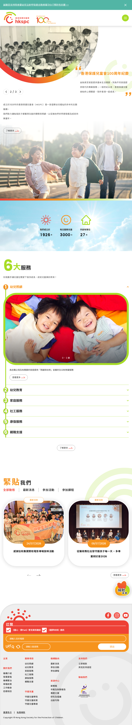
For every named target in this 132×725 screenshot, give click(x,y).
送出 (112, 646)
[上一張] (6, 92)
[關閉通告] (125, 5)
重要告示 (7, 712)
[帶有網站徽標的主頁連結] (30, 18)
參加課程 (68, 490)
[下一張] (20, 92)
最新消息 (29, 490)
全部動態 (9, 490)
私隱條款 (21, 712)
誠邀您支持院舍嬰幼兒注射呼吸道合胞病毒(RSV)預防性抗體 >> (36, 4)
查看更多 (16, 377)
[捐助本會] (122, 588)
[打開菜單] (125, 18)
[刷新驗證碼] (18, 646)
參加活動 (48, 490)
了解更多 (10, 130)
